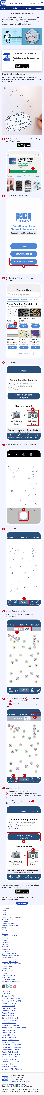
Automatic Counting (9, 975)
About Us (5, 910)
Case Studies (6, 942)
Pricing (4, 930)
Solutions (15, 8)
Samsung (5, 955)
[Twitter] (3, 986)
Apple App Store (7, 919)
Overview (5, 964)
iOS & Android (13, 962)
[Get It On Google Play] (22, 68)
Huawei (13, 953)
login (39, 3)
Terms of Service (8, 1084)
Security (5, 944)
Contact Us (22, 903)
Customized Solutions (9, 936)
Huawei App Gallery (9, 923)
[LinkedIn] (10, 986)
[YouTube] (14, 986)
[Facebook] (7, 986)
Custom (4, 912)
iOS (3, 953)
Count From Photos (8, 979)
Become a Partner (8, 970)
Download (5, 932)
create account (32, 3)
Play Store (5, 921)
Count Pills (5, 951)
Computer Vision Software (11, 981)
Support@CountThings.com (21, 1081)
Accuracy (5, 934)
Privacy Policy (20, 1084)
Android (7, 953)
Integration (5, 946)
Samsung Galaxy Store (10, 925)
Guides (4, 940)
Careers (5, 914)
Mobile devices (14, 955)
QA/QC (3, 8)
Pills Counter (6, 977)
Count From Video (15, 964)
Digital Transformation (34, 8)
